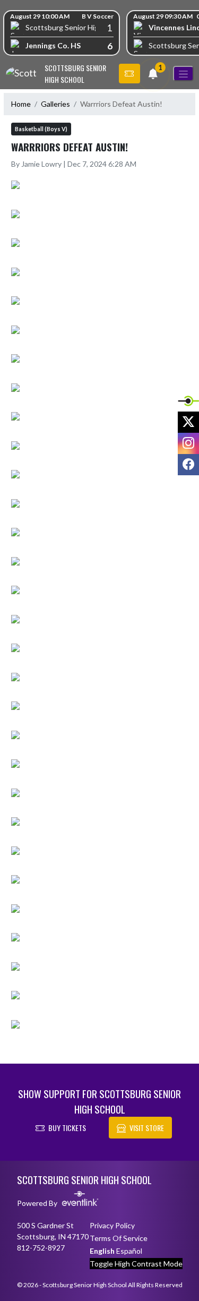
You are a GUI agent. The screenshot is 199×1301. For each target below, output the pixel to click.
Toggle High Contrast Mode (136, 1263)
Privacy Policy (112, 1225)
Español (129, 1250)
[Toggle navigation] (183, 73)
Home (21, 103)
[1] (153, 75)
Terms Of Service (119, 1238)
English (102, 1250)
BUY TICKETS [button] (67, 1127)
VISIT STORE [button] (146, 1127)
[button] (129, 74)
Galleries (55, 103)
